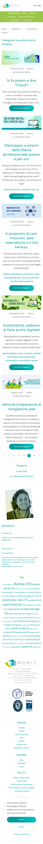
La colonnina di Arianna (21, 72)
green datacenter (27, 356)
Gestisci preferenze (21, 834)
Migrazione (14, 13)
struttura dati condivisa (21, 281)
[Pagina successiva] (39, 455)
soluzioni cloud (20, 643)
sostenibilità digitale (28, 360)
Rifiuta (21, 827)
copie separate (29, 605)
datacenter (15, 609)
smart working (8, 643)
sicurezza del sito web (15, 639)
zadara (36, 647)
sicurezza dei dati (30, 277)
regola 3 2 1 (17, 636)
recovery (9, 632)
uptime (27, 646)
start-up (35, 189)
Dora (33, 13)
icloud (38, 617)
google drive (15, 617)
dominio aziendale (21, 189)
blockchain (17, 274)
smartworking (32, 639)
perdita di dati (20, 628)
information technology (26, 621)
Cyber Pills (21, 471)
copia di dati (12, 604)
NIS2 (25, 13)
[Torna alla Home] (12, 5)
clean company (25, 353)
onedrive (25, 625)
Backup (7, 189)
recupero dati (21, 632)
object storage (13, 625)
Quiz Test (27, 20)
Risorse (15, 20)
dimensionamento (17, 614)
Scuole (12, 17)
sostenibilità (11, 360)
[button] (37, 5)
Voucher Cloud (27, 17)
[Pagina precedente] (4, 455)
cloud (36, 589)
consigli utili (34, 600)
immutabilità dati (12, 277)
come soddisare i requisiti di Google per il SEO (22, 596)
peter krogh (34, 628)
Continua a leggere (21, 108)
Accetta (21, 820)
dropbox (29, 614)
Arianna (30, 69)
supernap (16, 647)
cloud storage (8, 592)
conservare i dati (31, 274)
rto (24, 636)
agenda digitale (9, 353)
